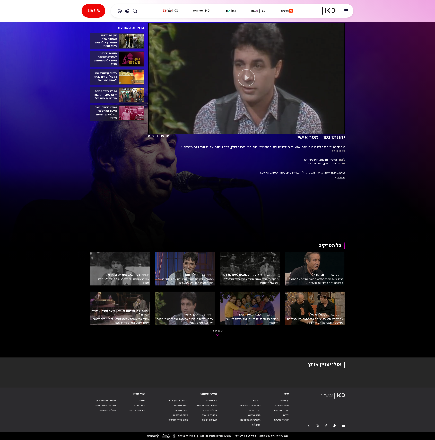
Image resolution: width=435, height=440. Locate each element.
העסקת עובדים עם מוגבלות (250, 422)
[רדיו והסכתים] (230, 11)
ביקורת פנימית (209, 415)
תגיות (142, 400)
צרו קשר (256, 400)
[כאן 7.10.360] (170, 11)
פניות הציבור (181, 410)
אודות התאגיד (281, 405)
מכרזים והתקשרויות (177, 400)
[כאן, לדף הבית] (325, 10)
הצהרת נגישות (281, 420)
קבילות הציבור (209, 410)
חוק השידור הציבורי (250, 405)
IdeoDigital (225, 436)
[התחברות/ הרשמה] (119, 10)
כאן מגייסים (211, 400)
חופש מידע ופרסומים (206, 405)
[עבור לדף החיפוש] (135, 10)
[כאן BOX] (258, 11)
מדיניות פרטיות (137, 410)
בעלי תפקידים (180, 415)
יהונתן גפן (330, 163)
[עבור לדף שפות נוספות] (127, 10)
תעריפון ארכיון (209, 419)
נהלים (286, 415)
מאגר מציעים (181, 405)
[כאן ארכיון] (201, 11)
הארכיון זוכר (310, 159)
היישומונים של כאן (106, 400)
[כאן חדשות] (286, 11)
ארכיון (333, 159)
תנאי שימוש (254, 415)
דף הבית (284, 400)
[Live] (93, 11)
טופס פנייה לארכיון (178, 420)
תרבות (324, 159)
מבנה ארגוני (254, 410)
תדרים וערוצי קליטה (105, 405)
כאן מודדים (139, 405)
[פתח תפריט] (346, 11)
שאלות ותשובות (107, 410)
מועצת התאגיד (281, 410)
